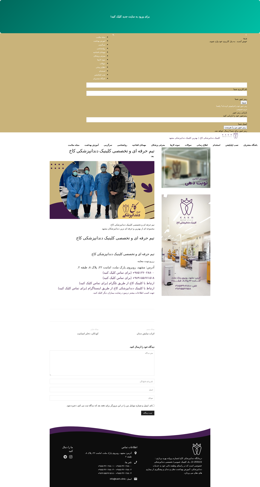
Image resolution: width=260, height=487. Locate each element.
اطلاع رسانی (202, 145)
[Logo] (250, 137)
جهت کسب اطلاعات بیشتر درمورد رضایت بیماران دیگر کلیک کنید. (123, 292)
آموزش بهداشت (99, 41)
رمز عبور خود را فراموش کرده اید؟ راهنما (231, 106)
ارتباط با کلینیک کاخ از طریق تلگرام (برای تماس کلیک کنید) (116, 283)
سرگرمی (108, 145)
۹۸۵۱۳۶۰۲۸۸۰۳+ (106, 469)
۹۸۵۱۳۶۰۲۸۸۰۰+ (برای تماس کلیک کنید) (128, 272)
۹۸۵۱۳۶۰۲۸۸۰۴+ (124, 473)
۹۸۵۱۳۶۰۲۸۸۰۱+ (106, 466)
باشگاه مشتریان (250, 145)
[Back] (246, 35)
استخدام (216, 145)
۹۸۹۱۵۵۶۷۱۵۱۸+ (106, 473)
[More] (137, 315)
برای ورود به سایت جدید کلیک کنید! (130, 16)
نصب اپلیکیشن (231, 145)
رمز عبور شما (241, 99)
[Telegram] (144, 315)
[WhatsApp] (151, 315)
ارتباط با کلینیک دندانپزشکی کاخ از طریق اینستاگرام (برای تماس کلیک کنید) (106, 288)
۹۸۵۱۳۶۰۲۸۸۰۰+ (124, 466)
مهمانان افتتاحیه (139, 145)
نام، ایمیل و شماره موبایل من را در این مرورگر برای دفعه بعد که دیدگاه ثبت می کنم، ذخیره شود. (109, 405)
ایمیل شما (242, 123)
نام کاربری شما (240, 89)
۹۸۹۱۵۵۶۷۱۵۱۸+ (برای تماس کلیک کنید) (128, 278)
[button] (113, 35)
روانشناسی (122, 145)
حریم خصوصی (241, 109)
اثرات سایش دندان (145, 333)
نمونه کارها (175, 145)
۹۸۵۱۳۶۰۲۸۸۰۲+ (124, 469)
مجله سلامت (100, 37)
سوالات (188, 145)
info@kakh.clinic (118, 479)
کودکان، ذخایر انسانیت (87, 333)
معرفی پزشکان (158, 145)
